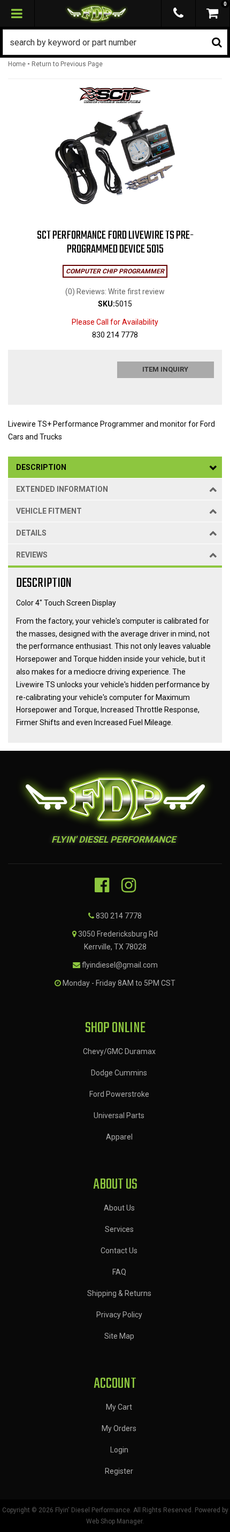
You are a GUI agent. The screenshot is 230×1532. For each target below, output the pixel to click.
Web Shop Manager (114, 1521)
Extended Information (62, 489)
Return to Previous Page (67, 64)
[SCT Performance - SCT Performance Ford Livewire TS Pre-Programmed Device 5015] (114, 98)
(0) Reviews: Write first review (115, 291)
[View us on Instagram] (128, 885)
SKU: (106, 304)
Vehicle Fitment (49, 511)
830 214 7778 (119, 916)
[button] (115, 42)
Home (17, 64)
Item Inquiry (165, 369)
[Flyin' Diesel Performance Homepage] (97, 13)
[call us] (178, 13)
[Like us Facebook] (102, 885)
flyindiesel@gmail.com (120, 965)
